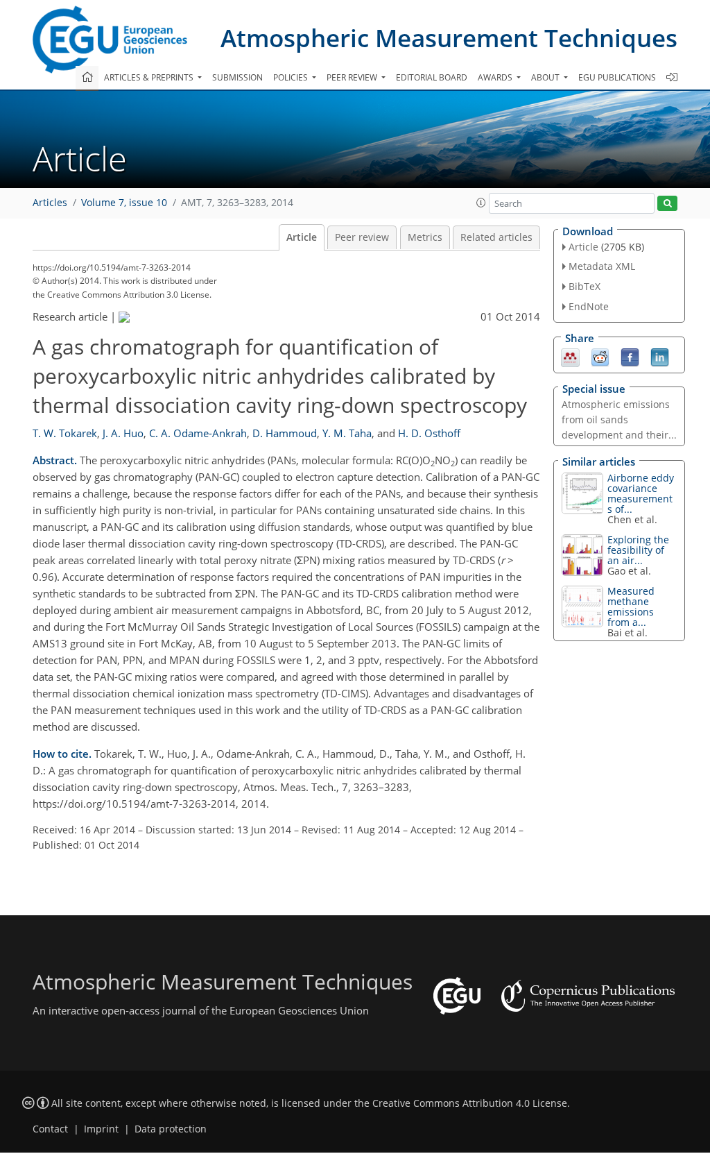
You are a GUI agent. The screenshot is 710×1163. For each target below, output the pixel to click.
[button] (481, 202)
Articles (50, 202)
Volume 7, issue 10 (124, 202)
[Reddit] (600, 356)
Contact (50, 1129)
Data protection (171, 1129)
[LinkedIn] (659, 356)
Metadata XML (602, 266)
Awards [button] (496, 77)
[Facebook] (630, 356)
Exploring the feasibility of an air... (638, 550)
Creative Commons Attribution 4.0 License (469, 1103)
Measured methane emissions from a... (631, 606)
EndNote (589, 306)
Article (301, 237)
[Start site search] (667, 204)
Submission (237, 77)
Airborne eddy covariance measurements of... (640, 493)
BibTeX (584, 286)
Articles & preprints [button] (150, 77)
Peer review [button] (353, 77)
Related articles (496, 237)
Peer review (362, 237)
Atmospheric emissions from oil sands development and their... (619, 419)
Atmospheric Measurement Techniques (448, 38)
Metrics (425, 237)
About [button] (546, 77)
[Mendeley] (570, 356)
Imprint (101, 1129)
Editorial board (431, 77)
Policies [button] (291, 77)
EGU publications (617, 77)
